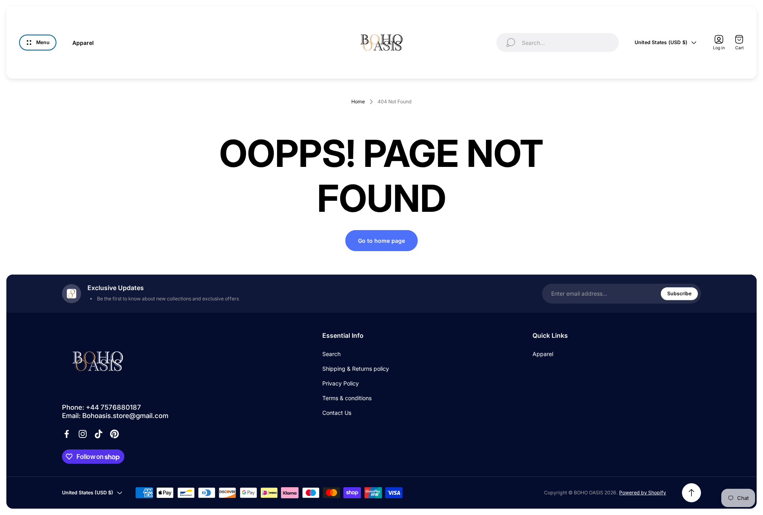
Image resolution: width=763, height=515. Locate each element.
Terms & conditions (347, 398)
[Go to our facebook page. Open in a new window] (67, 434)
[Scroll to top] (691, 492)
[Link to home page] (98, 361)
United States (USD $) (661, 42)
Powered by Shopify (642, 493)
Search (331, 353)
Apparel (543, 353)
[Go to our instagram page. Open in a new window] (82, 434)
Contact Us (336, 412)
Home (358, 102)
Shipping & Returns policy (355, 368)
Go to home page (381, 240)
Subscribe (679, 293)
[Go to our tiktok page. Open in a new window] (98, 434)
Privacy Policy (340, 383)
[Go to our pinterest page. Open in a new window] (114, 434)
